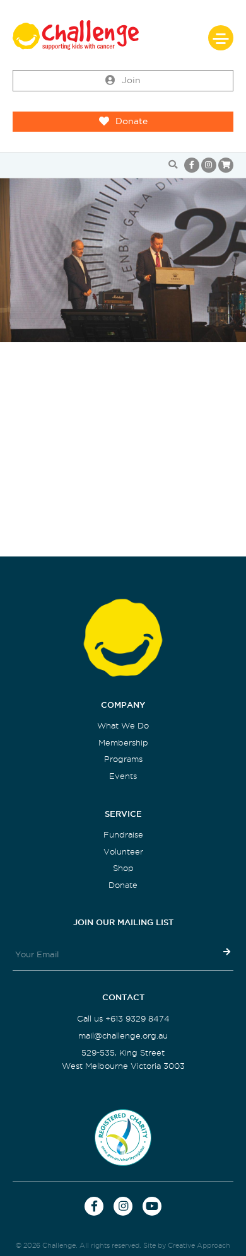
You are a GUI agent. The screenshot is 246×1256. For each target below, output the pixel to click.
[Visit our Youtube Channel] (152, 1206)
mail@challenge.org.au (123, 1036)
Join (131, 80)
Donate (131, 121)
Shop (123, 868)
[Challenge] (123, 35)
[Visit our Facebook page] (191, 165)
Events (123, 776)
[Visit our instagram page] (208, 165)
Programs (123, 759)
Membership (123, 743)
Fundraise (123, 835)
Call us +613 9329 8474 (123, 1019)
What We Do (123, 726)
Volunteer (123, 852)
